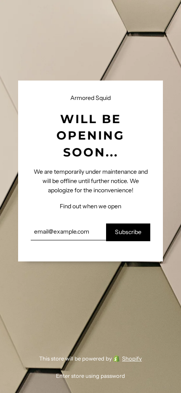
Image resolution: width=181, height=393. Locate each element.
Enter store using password (90, 375)
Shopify (132, 358)
